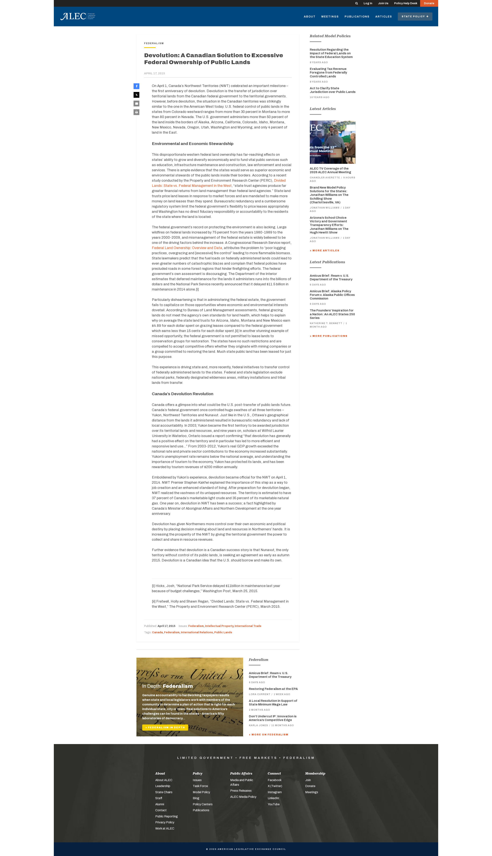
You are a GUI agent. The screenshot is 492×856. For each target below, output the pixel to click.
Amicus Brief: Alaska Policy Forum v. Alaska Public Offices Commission (332, 295)
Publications (357, 16)
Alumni (159, 804)
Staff (158, 798)
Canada (157, 632)
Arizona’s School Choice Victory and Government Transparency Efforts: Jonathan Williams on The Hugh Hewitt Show (329, 225)
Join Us (383, 3)
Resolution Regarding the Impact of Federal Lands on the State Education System (331, 53)
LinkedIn (273, 798)
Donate (429, 3)
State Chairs (163, 792)
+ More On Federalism (268, 734)
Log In (368, 3)
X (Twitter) (275, 786)
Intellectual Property (219, 626)
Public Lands (223, 632)
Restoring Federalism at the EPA (273, 688)
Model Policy (201, 792)
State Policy (414, 16)
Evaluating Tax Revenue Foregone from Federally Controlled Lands (328, 72)
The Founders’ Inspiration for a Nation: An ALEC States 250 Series (332, 314)
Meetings (330, 16)
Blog (196, 798)
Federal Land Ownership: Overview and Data (187, 248)
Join (308, 780)
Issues (197, 780)
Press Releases (241, 790)
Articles (383, 16)
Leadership (162, 786)
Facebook (275, 780)
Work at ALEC (164, 828)
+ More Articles (324, 250)
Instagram (275, 792)
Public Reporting (166, 816)
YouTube (274, 804)
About (310, 16)
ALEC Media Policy (243, 796)
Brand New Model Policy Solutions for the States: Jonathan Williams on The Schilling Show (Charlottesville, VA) (329, 195)
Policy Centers (203, 804)
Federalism (196, 626)
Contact (161, 810)
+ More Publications (328, 336)
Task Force (200, 786)
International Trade (248, 626)
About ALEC (163, 780)
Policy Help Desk (405, 3)
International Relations (197, 632)
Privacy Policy (164, 822)
